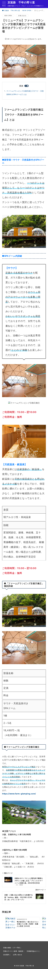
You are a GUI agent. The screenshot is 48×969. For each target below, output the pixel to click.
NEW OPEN (8, 15)
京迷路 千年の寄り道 (21, 2)
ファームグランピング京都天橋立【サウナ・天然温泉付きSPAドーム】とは (25, 92)
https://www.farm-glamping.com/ (19, 794)
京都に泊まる (22, 15)
